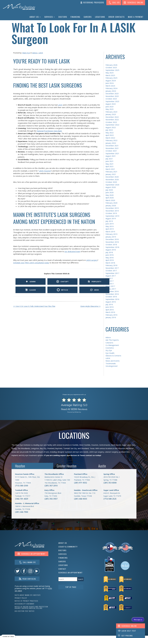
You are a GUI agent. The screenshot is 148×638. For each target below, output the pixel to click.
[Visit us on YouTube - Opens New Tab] (37, 571)
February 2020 (111, 203)
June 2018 (110, 255)
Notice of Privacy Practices (26, 601)
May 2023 (110, 109)
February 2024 (111, 88)
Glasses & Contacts (113, 355)
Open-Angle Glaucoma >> (90, 306)
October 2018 (111, 244)
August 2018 (111, 250)
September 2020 (112, 185)
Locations (100, 17)
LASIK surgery (91, 260)
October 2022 (111, 122)
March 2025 (110, 75)
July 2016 (109, 304)
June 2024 (110, 83)
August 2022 (111, 127)
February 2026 (111, 65)
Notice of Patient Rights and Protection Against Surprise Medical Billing (31, 607)
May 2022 (110, 132)
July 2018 (109, 252)
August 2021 (111, 156)
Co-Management (112, 345)
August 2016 (111, 302)
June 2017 (110, 281)
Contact (62, 569)
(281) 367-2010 (51, 485)
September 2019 (112, 216)
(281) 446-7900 (21, 512)
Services (48, 17)
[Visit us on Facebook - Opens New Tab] (24, 571)
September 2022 (112, 125)
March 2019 (110, 231)
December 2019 (112, 208)
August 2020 (111, 187)
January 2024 (111, 91)
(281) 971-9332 (80, 482)
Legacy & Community (67, 546)
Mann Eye (26, 53)
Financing (75, 17)
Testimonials (111, 363)
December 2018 (112, 239)
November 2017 (112, 268)
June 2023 (110, 106)
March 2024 (110, 86)
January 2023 (111, 114)
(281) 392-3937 (51, 499)
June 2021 (110, 161)
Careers (88, 17)
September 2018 (112, 247)
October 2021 (111, 151)
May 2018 (110, 257)
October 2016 (111, 296)
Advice (34, 53)
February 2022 (111, 140)
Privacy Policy (21, 598)
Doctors (63, 17)
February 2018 (111, 265)
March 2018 (110, 263)
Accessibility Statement (24, 604)
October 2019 (111, 213)
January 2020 (111, 205)
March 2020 (110, 200)
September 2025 (112, 70)
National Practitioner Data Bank (49, 131)
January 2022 (111, 143)
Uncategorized (111, 366)
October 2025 (111, 67)
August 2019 (111, 218)
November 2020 (112, 179)
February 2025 (111, 78)
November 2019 (112, 211)
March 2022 (110, 138)
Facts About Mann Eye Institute (28, 595)
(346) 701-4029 (21, 499)
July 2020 (109, 190)
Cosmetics (110, 348)
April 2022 (110, 135)
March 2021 (110, 169)
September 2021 (112, 153)
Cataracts (109, 342)
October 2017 (111, 270)
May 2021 (110, 164)
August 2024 (111, 80)
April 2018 (110, 260)
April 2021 (110, 166)
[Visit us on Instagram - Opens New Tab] (30, 571)
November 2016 (112, 294)
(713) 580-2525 (109, 499)
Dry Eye (109, 350)
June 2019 (110, 224)
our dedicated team (72, 251)
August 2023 (111, 104)
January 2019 (111, 237)
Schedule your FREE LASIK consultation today (31, 262)
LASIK (40, 53)
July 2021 (109, 158)
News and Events (113, 361)
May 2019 (110, 226)
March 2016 (110, 312)
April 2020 (110, 197)
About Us (34, 17)
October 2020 (111, 182)
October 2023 (111, 99)
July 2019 (109, 221)
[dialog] (8, 636)
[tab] (32, 466)
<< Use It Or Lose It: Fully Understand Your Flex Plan (34, 306)
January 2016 (111, 317)
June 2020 (110, 192)
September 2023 (112, 101)
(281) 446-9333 (80, 499)
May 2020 (110, 195)
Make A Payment (135, 17)
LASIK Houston (45, 171)
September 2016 (112, 299)
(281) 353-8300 (109, 482)
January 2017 (111, 289)
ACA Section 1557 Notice (24, 611)
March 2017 (110, 286)
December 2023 (112, 93)
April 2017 (110, 283)
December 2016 (112, 291)
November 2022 (112, 119)
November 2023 (112, 96)
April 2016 (110, 309)
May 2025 (110, 73)
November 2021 (112, 148)
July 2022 (109, 130)
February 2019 (111, 234)
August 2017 (111, 276)
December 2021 (112, 145)
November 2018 (112, 242)
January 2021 (111, 174)
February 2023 (111, 112)
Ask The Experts (112, 340)
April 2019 (110, 229)
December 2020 (112, 177)
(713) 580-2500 (21, 485)
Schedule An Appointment (70, 572)
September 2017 (112, 273)
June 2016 (110, 307)
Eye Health (110, 353)
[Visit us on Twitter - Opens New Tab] (17, 571)
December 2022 (112, 117)
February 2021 (111, 171)
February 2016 (111, 315)
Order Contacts (116, 17)
